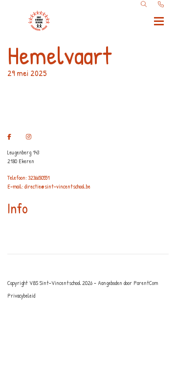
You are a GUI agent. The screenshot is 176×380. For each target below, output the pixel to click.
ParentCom (145, 283)
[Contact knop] (161, 4)
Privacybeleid (21, 295)
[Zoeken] (144, 4)
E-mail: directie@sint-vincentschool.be (48, 186)
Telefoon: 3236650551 (28, 177)
